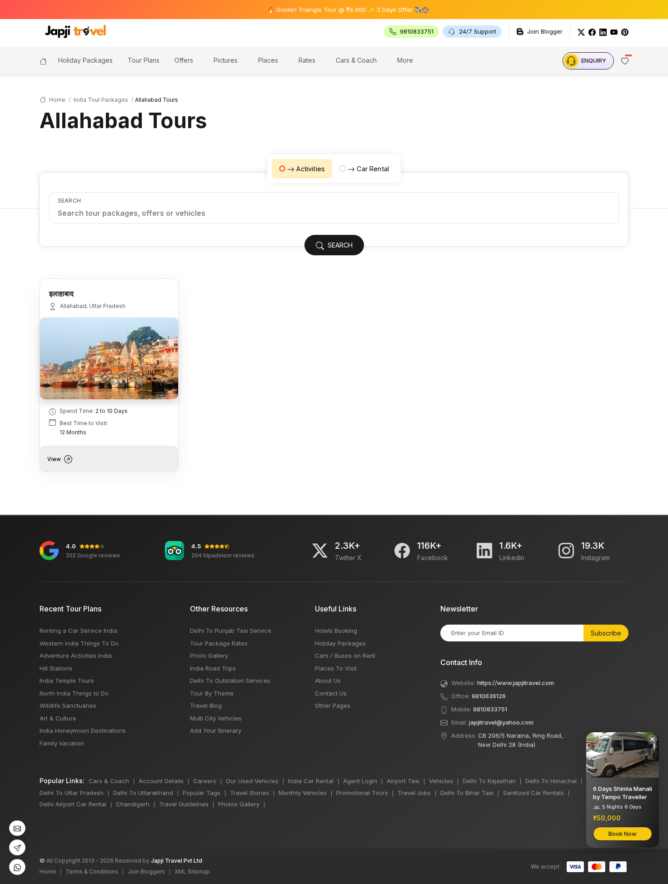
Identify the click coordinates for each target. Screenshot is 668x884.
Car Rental (373, 169)
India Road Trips (213, 668)
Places (268, 60)
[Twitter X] (320, 550)
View (54, 459)
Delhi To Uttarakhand (143, 792)
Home (56, 99)
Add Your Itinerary (215, 730)
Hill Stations (56, 668)
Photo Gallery (209, 655)
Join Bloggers (146, 871)
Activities (310, 169)
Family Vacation (62, 743)
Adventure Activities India (76, 655)
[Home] (43, 60)
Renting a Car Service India (78, 630)
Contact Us (331, 693)
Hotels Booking (336, 630)
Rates (307, 60)
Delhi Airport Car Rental (73, 804)
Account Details (161, 781)
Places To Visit (336, 668)
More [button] (405, 60)
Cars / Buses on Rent (345, 655)
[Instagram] (566, 550)
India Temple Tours (67, 680)
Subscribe (606, 633)
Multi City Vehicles (216, 718)
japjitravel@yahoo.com (501, 722)
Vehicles (441, 781)
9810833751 (490, 709)
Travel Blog (206, 705)
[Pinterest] (624, 31)
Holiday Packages (340, 643)
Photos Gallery (238, 804)
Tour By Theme (212, 693)
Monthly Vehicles (303, 792)
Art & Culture (58, 718)
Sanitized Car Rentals (533, 792)
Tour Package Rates (219, 643)
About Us (328, 680)
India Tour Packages (101, 99)
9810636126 (489, 696)
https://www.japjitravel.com (515, 682)
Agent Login (360, 781)
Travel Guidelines (184, 804)
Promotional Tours (362, 792)
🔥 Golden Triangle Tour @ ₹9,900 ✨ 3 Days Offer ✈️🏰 (330, 9)
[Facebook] (592, 31)
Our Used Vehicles (252, 781)
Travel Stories (249, 792)
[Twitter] (581, 31)
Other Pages (332, 705)
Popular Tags (201, 792)
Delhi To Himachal (551, 781)
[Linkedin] (484, 550)
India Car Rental (311, 781)
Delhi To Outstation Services (230, 680)
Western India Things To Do (79, 643)
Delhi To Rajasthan (489, 781)
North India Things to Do (74, 693)
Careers (204, 781)
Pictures (226, 60)
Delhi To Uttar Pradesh (72, 792)
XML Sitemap (192, 871)
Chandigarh (133, 804)
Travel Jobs (414, 792)
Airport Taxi (403, 781)
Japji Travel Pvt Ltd (176, 860)
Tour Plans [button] (144, 60)
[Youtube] (614, 31)
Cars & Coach (356, 60)
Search (69, 200)
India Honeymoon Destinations (83, 730)
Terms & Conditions (91, 871)
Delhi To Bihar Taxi (467, 792)
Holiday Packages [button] (85, 60)
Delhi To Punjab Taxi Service (230, 630)
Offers (183, 60)
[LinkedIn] (603, 31)
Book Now (622, 833)
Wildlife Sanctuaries (68, 705)
